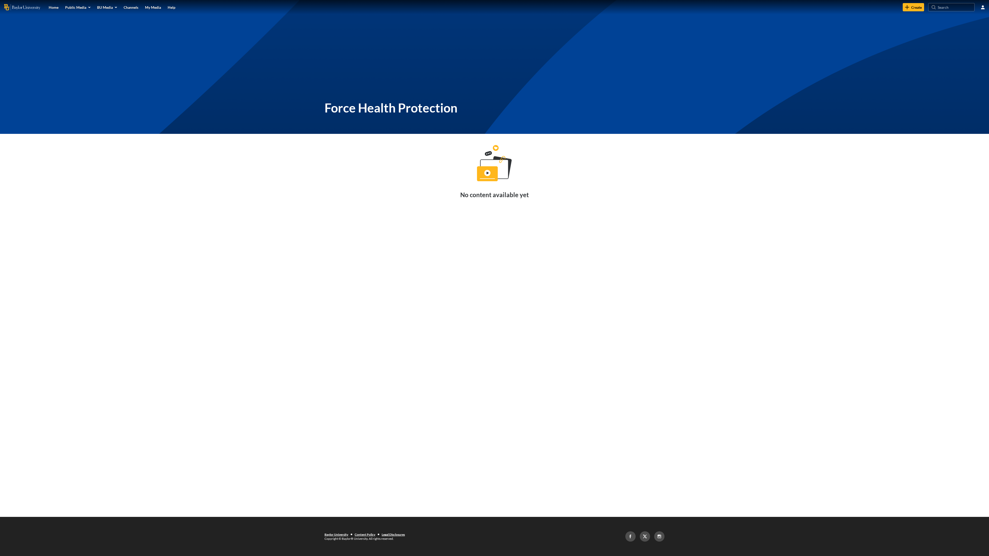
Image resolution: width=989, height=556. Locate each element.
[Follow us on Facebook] (630, 536)
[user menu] (983, 7)
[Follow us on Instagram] (659, 536)
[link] (913, 7)
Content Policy (365, 534)
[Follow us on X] (645, 536)
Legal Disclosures (393, 534)
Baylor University (336, 534)
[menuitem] (53, 7)
